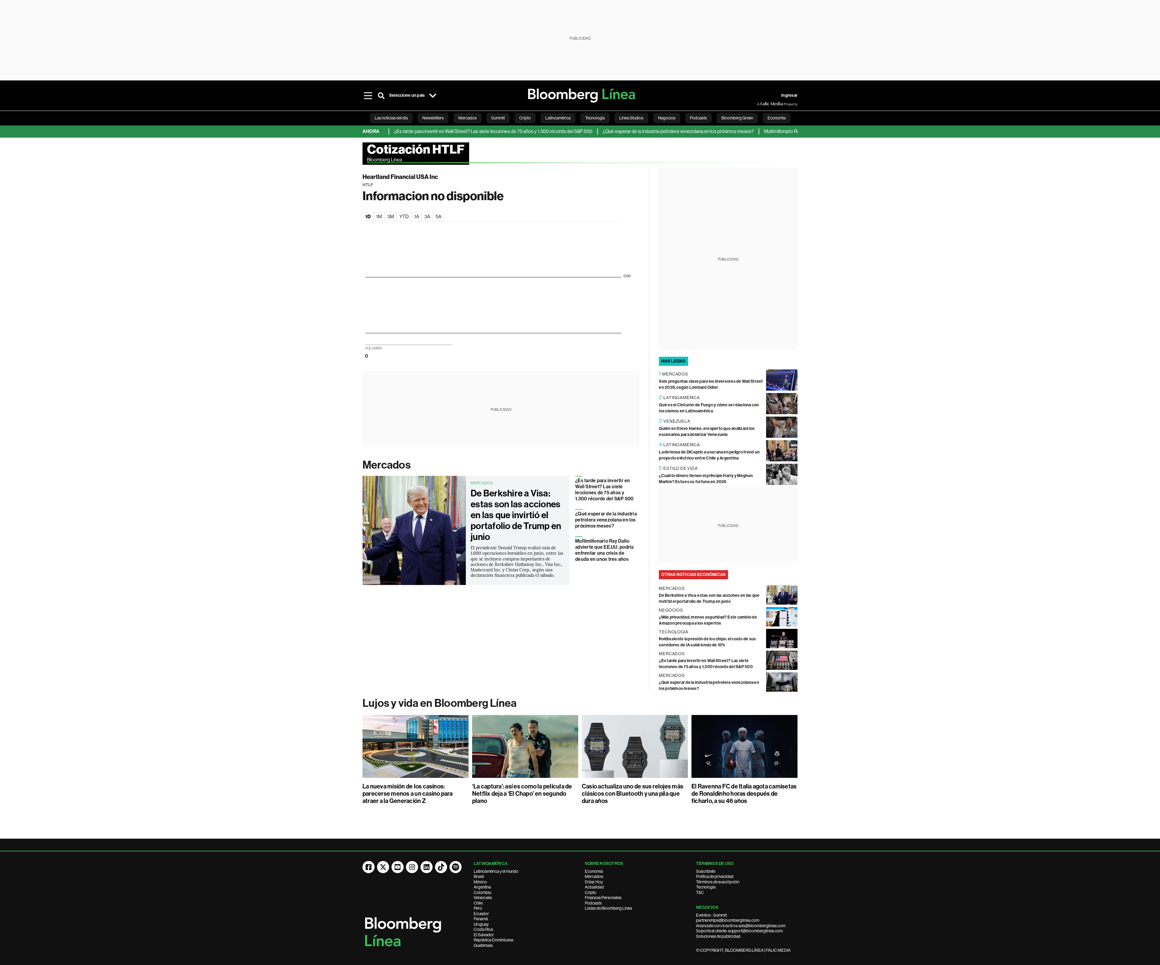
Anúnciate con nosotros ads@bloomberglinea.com (740, 925)
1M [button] (379, 216)
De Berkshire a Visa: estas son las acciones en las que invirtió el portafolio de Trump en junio (516, 515)
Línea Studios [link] (631, 117)
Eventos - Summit (711, 915)
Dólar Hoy (594, 881)
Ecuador (481, 913)
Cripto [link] (525, 117)
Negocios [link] (666, 117)
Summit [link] (498, 117)
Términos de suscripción (717, 881)
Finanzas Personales (603, 897)
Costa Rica (483, 929)
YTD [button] (404, 216)
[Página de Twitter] (383, 867)
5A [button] (438, 216)
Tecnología (706, 887)
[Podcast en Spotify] (456, 867)
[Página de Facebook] (368, 867)
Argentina (482, 887)
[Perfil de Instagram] (412, 867)
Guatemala (483, 945)
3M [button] (390, 216)
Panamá (481, 918)
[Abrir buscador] (381, 95)
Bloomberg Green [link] (737, 117)
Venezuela (483, 897)
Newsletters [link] (433, 117)
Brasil (479, 876)
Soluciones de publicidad (718, 936)
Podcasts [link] (698, 117)
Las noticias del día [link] (391, 117)
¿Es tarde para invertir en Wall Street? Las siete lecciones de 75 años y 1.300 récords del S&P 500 (463, 131)
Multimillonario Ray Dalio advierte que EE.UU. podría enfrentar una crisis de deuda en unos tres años (604, 550)
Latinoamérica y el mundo (496, 871)
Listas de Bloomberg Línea (608, 908)
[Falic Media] (761, 104)
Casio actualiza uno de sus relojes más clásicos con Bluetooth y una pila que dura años (632, 793)
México (480, 881)
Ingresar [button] (789, 95)
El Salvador (484, 934)
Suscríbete (705, 871)
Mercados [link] (467, 117)
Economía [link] (777, 117)
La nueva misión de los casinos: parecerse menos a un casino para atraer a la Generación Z (407, 793)
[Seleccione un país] (432, 95)
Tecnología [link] (595, 117)
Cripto (590, 892)
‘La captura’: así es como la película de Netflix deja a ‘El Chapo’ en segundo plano (522, 793)
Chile (478, 903)
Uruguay (481, 924)
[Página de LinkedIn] (426, 867)
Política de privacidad (714, 876)
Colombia (482, 892)
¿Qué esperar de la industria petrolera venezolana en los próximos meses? (648, 131)
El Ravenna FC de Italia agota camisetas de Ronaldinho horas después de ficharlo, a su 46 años (744, 793)
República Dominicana (493, 939)
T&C (700, 892)
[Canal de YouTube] (398, 867)
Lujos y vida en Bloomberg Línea (439, 703)
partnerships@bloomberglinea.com (727, 920)
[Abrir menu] (367, 95)
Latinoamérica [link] (558, 117)
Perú (478, 908)
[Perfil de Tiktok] (441, 867)
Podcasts (593, 903)
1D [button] (368, 216)
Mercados (386, 465)
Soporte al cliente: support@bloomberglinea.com (739, 930)
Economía (594, 871)
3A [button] (427, 216)
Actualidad (594, 887)
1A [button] (416, 216)
